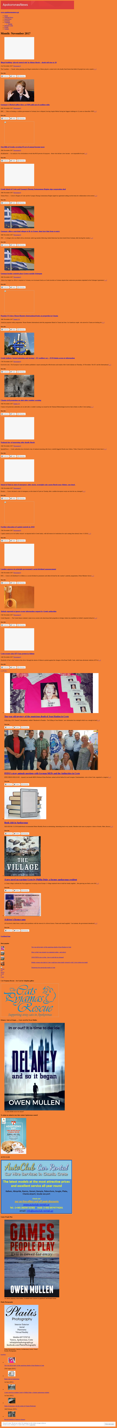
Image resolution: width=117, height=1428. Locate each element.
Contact (6, 29)
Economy (7, 20)
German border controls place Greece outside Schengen (21, 274)
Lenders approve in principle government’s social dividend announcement (28, 569)
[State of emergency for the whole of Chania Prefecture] (11, 1403)
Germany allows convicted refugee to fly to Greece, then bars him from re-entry (30, 231)
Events (6, 27)
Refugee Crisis (8, 25)
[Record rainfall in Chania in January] (11, 1416)
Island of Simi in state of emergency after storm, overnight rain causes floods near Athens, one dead (38, 485)
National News (8, 17)
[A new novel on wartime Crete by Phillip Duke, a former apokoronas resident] (22, 875)
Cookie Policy (32, 1424)
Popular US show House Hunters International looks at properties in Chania (29, 316)
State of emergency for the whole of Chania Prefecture (20, 1406)
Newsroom (16, 66)
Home (6, 16)
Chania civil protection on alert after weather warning (21, 400)
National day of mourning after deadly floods (18, 442)
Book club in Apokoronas (11, 1379)
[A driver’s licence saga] (22, 915)
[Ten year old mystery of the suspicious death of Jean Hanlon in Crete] (51, 712)
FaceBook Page (5, 936)
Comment (7, 22)
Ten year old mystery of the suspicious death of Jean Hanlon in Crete (51, 947)
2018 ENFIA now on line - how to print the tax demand (47, 957)
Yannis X (16, 319)
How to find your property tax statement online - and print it (48, 952)
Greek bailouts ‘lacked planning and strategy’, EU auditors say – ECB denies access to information (38, 358)
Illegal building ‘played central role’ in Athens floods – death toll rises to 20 (29, 62)
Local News (7, 19)
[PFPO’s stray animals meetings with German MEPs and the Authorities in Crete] (51, 769)
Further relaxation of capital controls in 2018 (17, 527)
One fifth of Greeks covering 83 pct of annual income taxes (23, 147)
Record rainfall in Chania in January (14, 1419)
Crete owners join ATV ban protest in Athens (17, 654)
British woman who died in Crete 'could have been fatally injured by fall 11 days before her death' (59, 962)
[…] (95, 69)
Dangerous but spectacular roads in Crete (43, 967)
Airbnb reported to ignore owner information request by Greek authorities (28, 611)
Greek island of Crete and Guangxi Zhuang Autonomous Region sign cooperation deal (33, 189)
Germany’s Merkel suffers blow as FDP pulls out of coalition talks (25, 105)
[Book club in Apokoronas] (25, 819)
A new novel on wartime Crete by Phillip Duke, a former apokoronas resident (26, 1392)
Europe (10, 24)
